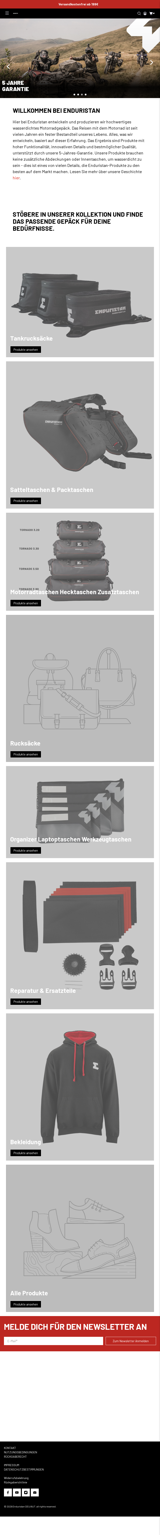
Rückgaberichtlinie (15, 1482)
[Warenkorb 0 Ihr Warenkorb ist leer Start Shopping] (151, 13)
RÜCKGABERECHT (15, 1456)
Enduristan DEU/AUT (24, 1506)
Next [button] (152, 62)
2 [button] (78, 94)
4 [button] (85, 94)
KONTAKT (10, 1448)
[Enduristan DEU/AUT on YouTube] (17, 1493)
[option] (80, 58)
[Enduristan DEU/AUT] (15, 13)
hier (16, 177)
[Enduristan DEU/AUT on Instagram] (26, 1493)
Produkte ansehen (26, 349)
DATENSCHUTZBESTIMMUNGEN (24, 1469)
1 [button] (74, 94)
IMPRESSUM (11, 1465)
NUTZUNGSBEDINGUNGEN (20, 1452)
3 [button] (82, 94)
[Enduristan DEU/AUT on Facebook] (8, 1493)
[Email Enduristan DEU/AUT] (35, 1493)
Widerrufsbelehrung (16, 1478)
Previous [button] (8, 66)
